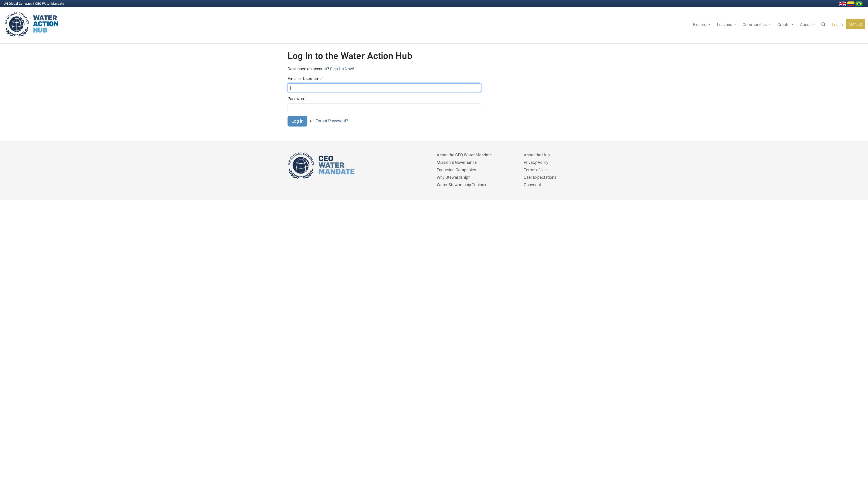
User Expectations (540, 177)
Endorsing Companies (456, 169)
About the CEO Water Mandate (464, 154)
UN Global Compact (18, 3)
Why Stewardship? (453, 177)
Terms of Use (536, 169)
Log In (837, 24)
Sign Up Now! (342, 68)
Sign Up (856, 24)
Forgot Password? (332, 120)
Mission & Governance (457, 162)
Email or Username (305, 78)
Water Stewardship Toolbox (461, 184)
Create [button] (783, 24)
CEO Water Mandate (49, 3)
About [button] (806, 24)
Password (297, 98)
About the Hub (537, 154)
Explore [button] (700, 24)
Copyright (532, 184)
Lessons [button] (725, 24)
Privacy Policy (536, 162)
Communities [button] (755, 24)
